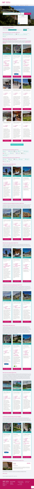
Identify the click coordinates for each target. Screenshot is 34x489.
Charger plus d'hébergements (16, 144)
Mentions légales (20, 484)
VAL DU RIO (15, 434)
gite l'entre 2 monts (6, 259)
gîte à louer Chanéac (26, 435)
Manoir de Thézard (16, 55)
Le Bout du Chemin (26, 392)
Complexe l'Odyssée (7, 55)
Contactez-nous (27, 481)
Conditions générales (20, 481)
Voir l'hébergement (7, 76)
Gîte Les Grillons (16, 345)
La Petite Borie (26, 259)
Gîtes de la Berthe (16, 259)
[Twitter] (28, 482)
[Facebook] (26, 482)
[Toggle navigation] (31, 1)
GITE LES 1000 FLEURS (7, 122)
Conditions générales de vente (21, 483)
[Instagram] (25, 482)
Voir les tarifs (6, 140)
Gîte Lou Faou (5, 473)
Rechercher (27, 13)
